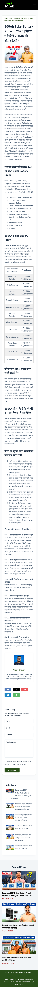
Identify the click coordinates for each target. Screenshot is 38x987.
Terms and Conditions (23, 982)
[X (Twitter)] (16, 689)
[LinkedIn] (8, 695)
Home (6, 18)
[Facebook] (8, 689)
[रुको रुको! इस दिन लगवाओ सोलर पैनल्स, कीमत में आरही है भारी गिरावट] (19, 944)
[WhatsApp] (16, 695)
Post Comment (12, 770)
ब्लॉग (33, 982)
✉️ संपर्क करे (21, 979)
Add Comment (11, 742)
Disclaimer (29, 979)
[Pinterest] (24, 689)
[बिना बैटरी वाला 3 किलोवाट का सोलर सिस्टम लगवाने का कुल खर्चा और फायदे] (19, 912)
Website (9, 735)
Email (8, 728)
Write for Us (19, 984)
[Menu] (34, 5)
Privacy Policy (9, 982)
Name (9, 721)
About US (13, 979)
